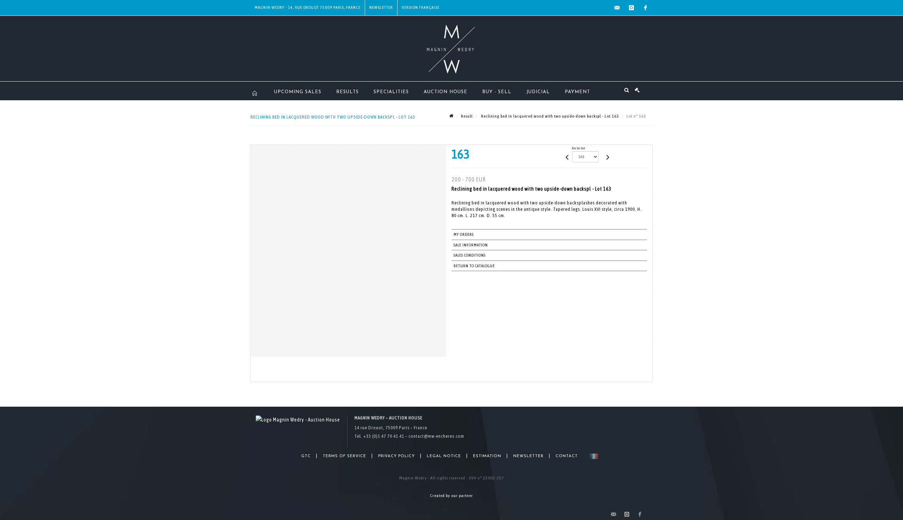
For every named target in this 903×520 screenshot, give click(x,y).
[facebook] (645, 8)
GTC (306, 456)
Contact (567, 456)
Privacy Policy (396, 456)
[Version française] (592, 456)
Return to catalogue (474, 266)
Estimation (487, 456)
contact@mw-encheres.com (436, 436)
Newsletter (381, 7)
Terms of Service (344, 456)
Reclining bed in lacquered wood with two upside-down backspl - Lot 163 (549, 116)
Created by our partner (451, 495)
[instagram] (631, 8)
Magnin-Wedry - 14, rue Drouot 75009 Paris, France (307, 7)
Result (467, 116)
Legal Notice (444, 456)
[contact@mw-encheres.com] (617, 8)
